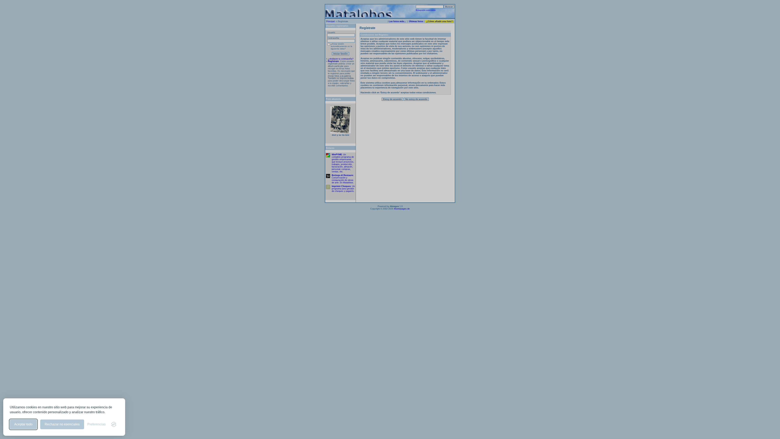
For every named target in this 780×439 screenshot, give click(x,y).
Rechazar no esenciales (62, 424)
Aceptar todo (23, 424)
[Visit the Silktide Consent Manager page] (114, 424)
